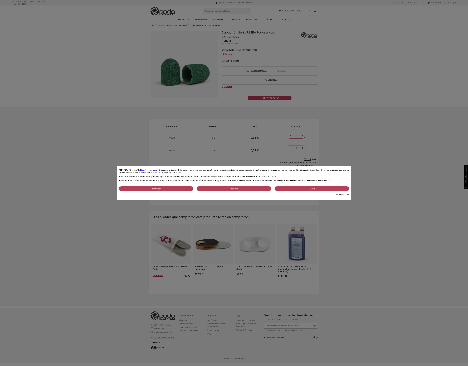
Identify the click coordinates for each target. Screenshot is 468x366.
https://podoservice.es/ (148, 170)
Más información (342, 195)
